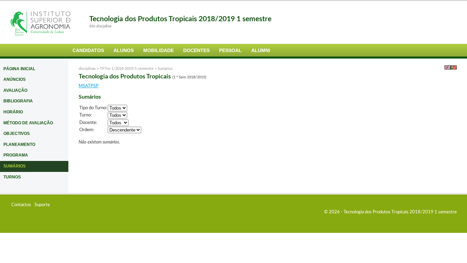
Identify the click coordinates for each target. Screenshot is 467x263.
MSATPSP (88, 86)
